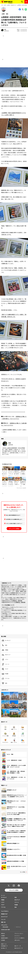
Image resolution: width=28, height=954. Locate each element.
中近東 (6, 673)
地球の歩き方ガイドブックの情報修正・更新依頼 (13, 602)
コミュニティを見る (14, 528)
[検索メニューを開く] (22, 2)
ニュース (3, 919)
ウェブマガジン (5, 911)
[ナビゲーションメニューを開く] (26, 2)
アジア (6, 669)
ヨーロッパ (7, 640)
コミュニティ (4, 925)
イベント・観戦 (5, 735)
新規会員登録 (5, 927)
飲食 (5, 729)
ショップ (22, 742)
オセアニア (7, 654)
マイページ (18, 927)
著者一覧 (3, 922)
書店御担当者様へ (4, 938)
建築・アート (14, 729)
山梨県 (8, 5)
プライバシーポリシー (18, 933)
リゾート (7, 664)
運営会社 (3, 933)
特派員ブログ (13, 5)
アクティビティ (5, 742)
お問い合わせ (17, 940)
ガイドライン (17, 935)
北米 (6, 645)
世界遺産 (14, 735)
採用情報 (3, 940)
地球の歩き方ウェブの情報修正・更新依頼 (12, 600)
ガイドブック (4, 916)
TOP (2, 5)
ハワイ (6, 659)
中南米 (6, 650)
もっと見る (22, 872)
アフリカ (7, 678)
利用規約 (3, 935)
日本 (5, 5)
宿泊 (23, 729)
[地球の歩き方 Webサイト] (6, 1)
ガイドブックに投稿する (19, 938)
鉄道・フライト (14, 742)
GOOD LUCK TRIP (5, 929)
